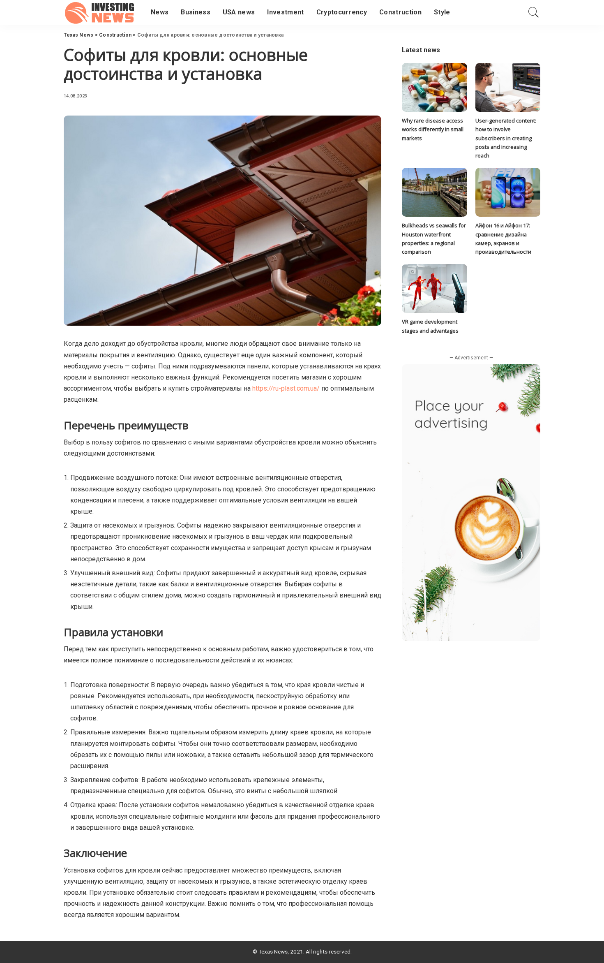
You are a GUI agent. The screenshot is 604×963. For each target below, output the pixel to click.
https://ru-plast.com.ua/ (286, 388)
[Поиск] (533, 12)
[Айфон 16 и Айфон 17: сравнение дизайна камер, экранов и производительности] (507, 192)
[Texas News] (101, 12)
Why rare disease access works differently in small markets (432, 129)
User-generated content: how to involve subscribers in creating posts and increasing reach (505, 138)
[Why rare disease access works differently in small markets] (434, 87)
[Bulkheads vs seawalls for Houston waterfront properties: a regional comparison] (434, 192)
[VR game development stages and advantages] (434, 288)
